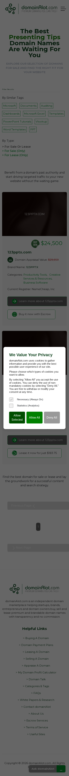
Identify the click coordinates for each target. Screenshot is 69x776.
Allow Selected (17, 417)
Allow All (34, 417)
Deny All (52, 417)
